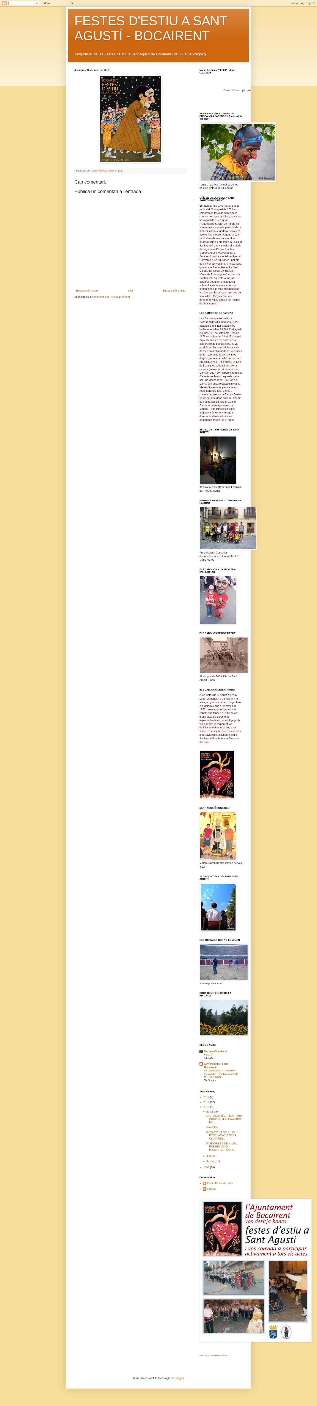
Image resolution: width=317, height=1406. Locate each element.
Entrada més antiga (174, 290)
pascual (211, 1188)
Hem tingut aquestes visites (213, 1355)
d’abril (210, 1156)
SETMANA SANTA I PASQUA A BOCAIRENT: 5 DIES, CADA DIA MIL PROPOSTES (221, 1073)
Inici (130, 290)
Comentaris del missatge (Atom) (111, 296)
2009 (206, 1167)
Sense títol (212, 1127)
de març (211, 1161)
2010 (206, 1107)
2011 (206, 1102)
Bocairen (208, 1054)
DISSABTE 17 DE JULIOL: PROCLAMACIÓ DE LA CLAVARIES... (221, 1135)
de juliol (211, 1111)
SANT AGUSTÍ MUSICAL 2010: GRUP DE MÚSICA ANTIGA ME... (224, 1119)
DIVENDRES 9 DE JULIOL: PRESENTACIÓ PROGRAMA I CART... (222, 1146)
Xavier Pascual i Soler (220, 1183)
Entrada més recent (86, 290)
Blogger (179, 1378)
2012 (206, 1097)
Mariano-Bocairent (215, 1051)
